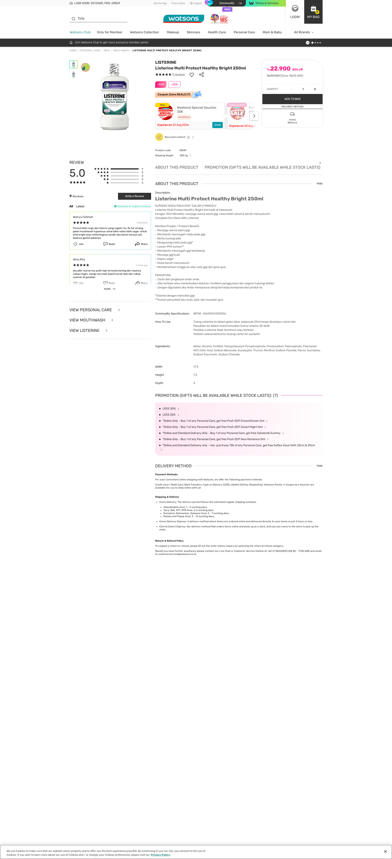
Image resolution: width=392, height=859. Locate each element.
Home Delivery (167, 502)
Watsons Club (80, 32)
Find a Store (178, 3)
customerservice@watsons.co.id (177, 554)
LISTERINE (165, 62)
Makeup (173, 32)
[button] (313, 12)
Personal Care (244, 32)
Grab (217, 125)
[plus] (315, 89)
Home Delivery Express (172, 521)
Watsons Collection (144, 32)
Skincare (193, 32)
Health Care (217, 32)
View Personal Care (91, 310)
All (71, 206)
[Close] (385, 851)
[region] (196, 852)
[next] (254, 116)
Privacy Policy (160, 854)
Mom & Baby (272, 32)
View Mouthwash (87, 320)
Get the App (160, 3)
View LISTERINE (84, 330)
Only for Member (109, 32)
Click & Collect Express (172, 526)
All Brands (302, 32)
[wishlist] (192, 74)
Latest (80, 206)
